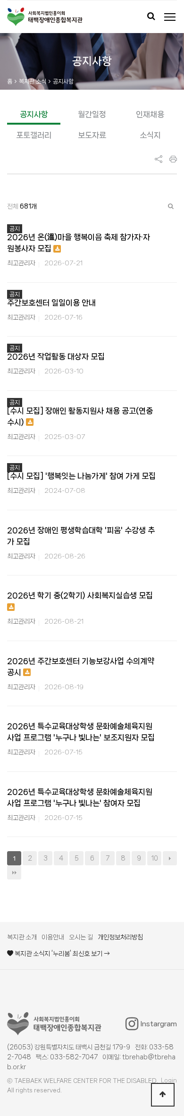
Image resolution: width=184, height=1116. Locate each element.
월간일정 (92, 114)
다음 (170, 858)
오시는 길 (81, 937)
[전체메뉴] (170, 17)
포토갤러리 (33, 135)
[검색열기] (151, 17)
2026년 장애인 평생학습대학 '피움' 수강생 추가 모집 (81, 536)
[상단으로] (163, 1095)
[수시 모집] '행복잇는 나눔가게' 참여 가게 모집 (81, 476)
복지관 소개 (22, 937)
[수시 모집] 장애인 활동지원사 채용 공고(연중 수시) (80, 416)
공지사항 (34, 114)
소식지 (150, 135)
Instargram (159, 1024)
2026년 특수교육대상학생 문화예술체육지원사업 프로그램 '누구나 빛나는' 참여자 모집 (79, 797)
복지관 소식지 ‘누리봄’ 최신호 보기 (58, 953)
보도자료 (92, 135)
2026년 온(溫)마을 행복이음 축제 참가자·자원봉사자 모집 (78, 243)
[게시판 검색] (171, 206)
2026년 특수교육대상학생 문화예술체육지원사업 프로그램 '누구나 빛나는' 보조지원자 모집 (81, 732)
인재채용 (150, 114)
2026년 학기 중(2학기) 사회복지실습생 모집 (80, 595)
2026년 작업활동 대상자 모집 (56, 356)
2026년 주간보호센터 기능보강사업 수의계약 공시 (80, 666)
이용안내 (53, 937)
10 (154, 858)
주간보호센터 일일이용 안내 (51, 302)
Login (169, 1080)
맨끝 (14, 872)
